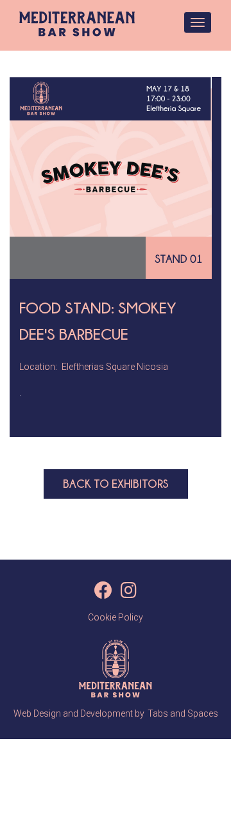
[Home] (77, 24)
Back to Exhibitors (116, 484)
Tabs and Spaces (183, 713)
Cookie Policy (115, 617)
